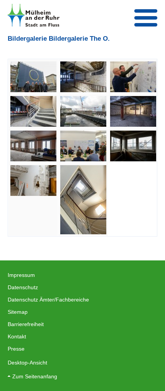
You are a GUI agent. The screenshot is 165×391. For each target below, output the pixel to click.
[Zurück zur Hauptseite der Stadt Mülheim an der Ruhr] (33, 15)
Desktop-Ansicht (27, 363)
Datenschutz (23, 287)
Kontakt (17, 336)
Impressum (21, 275)
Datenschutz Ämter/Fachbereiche (48, 300)
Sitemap (18, 312)
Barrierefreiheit (26, 324)
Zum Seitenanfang (34, 376)
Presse (16, 349)
